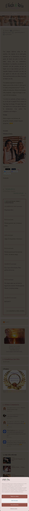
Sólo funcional (14, 500)
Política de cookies (13, 508)
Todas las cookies (14, 496)
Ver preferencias (14, 505)
